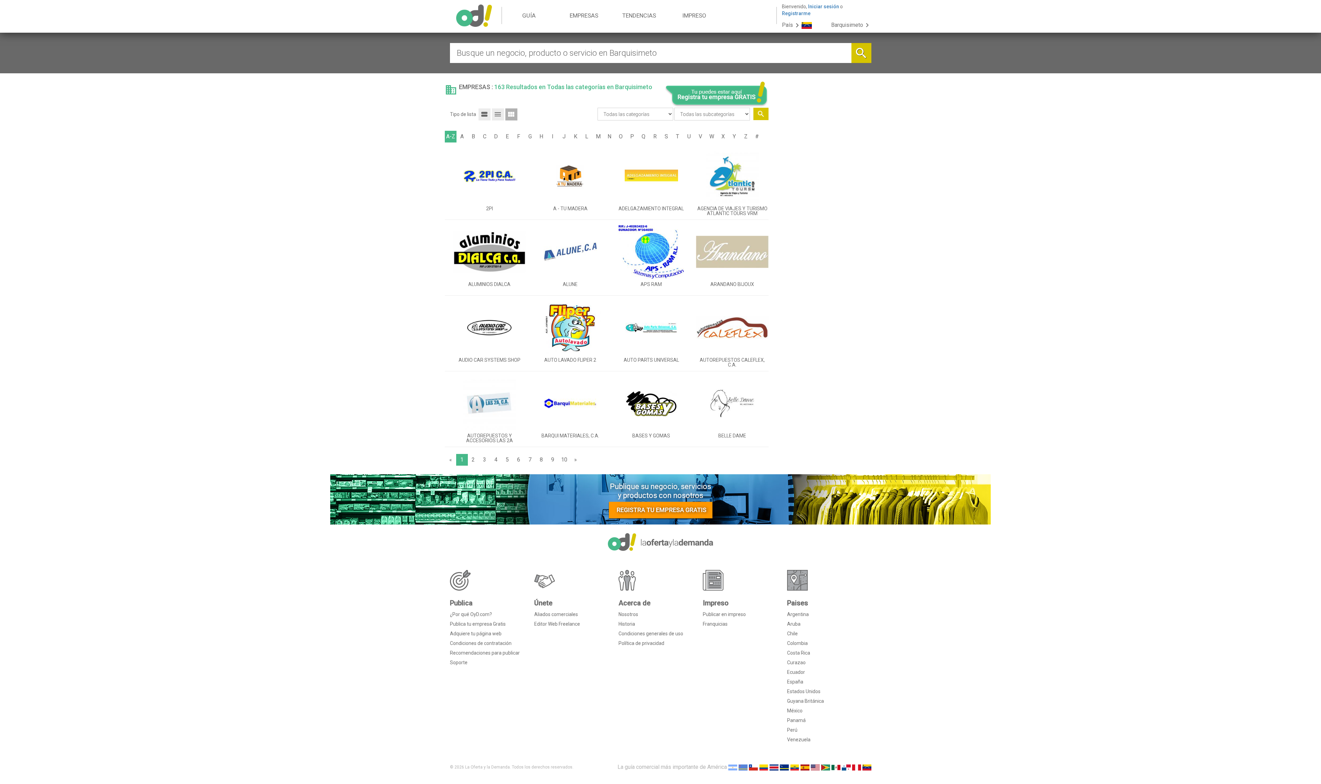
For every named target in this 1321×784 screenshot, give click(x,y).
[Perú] (856, 767)
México (795, 710)
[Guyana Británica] (825, 767)
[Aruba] (743, 767)
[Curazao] (784, 767)
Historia (627, 624)
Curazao (796, 662)
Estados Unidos (803, 691)
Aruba (794, 624)
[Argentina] (732, 767)
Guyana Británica (805, 701)
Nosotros (628, 614)
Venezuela (798, 739)
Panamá (796, 720)
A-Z (450, 136)
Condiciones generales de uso (651, 633)
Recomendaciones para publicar (485, 653)
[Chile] (753, 767)
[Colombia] (763, 767)
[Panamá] (846, 767)
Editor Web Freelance (557, 624)
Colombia (797, 643)
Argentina (798, 614)
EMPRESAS (584, 15)
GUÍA (529, 15)
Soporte (459, 662)
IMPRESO (694, 15)
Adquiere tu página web (476, 633)
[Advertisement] (822, 207)
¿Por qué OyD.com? (471, 614)
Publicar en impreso (724, 614)
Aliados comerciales (556, 614)
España (795, 682)
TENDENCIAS (639, 15)
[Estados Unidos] (815, 767)
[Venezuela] (866, 767)
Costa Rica (798, 653)
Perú (792, 730)
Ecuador (796, 672)
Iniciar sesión (823, 6)
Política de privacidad (641, 643)
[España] (805, 767)
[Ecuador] (794, 767)
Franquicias (715, 624)
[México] (835, 767)
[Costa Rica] (774, 767)
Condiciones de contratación (481, 643)
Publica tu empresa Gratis (478, 624)
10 (564, 459)
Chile (792, 633)
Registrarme (796, 13)
